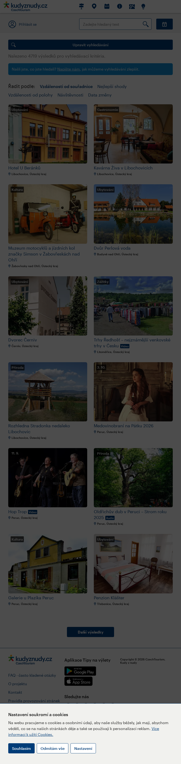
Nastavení (83, 748)
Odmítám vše (53, 748)
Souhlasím (21, 748)
